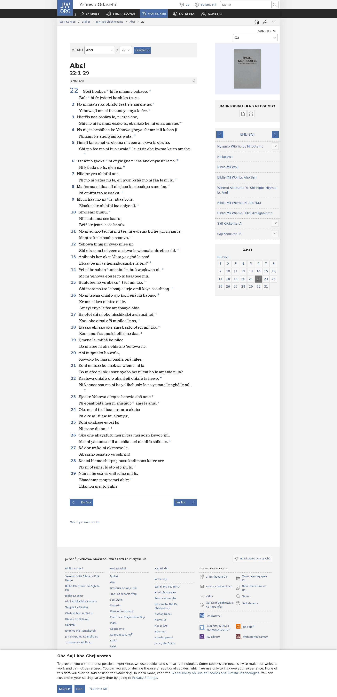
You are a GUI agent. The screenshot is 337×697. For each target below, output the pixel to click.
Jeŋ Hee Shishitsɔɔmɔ (109, 21)
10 (74, 212)
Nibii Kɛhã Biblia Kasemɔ (81, 601)
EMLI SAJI (247, 134)
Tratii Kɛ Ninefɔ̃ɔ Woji (123, 593)
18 (74, 327)
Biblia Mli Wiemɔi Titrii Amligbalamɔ (244, 213)
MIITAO (77, 50)
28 (74, 461)
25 (74, 422)
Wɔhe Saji (161, 579)
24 (74, 410)
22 (76, 90)
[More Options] (273, 22)
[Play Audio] (256, 22)
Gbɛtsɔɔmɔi (117, 628)
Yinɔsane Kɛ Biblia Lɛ (78, 642)
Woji (112, 582)
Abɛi (132, 21)
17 (74, 314)
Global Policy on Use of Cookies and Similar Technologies (215, 673)
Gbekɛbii (70, 624)
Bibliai (86, 21)
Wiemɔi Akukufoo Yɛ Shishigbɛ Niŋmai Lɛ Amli (247, 190)
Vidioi (113, 640)
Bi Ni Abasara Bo (165, 592)
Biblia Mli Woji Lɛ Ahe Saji (236, 177)
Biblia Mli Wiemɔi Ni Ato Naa (239, 203)
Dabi (79, 689)
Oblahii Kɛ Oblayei (77, 619)
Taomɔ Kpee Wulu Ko (216, 587)
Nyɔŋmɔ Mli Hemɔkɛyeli (80, 630)
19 (74, 340)
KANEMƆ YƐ (267, 31)
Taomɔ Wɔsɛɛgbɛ (165, 598)
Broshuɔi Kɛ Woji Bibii (123, 588)
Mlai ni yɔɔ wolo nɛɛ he (84, 522)
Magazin (115, 605)
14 (74, 270)
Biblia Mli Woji (227, 167)
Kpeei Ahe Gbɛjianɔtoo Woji (127, 617)
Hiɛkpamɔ (225, 157)
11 (74, 231)
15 (74, 282)
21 (74, 365)
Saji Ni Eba (161, 568)
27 (74, 448)
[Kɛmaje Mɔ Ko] (265, 22)
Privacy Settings (144, 678)
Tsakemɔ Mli (98, 689)
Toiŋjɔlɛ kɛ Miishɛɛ (76, 607)
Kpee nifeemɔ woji (122, 611)
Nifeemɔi (160, 631)
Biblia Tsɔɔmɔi (74, 568)
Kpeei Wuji (161, 625)
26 (74, 435)
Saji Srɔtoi (116, 599)
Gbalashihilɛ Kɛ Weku (78, 613)
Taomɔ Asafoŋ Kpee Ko (251, 578)
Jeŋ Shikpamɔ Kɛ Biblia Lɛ (81, 636)
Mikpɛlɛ (65, 689)
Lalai (113, 646)
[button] (120, 13)
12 (74, 244)
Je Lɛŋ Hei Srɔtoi (165, 643)
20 (74, 353)
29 (74, 473)
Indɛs (113, 622)
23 (74, 397)
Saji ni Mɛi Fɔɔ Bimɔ (167, 586)
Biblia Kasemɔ (74, 595)
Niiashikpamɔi (164, 637)
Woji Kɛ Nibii (68, 21)
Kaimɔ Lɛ (160, 619)
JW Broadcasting (121, 634)
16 (74, 295)
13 (74, 257)
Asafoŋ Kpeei (163, 614)
